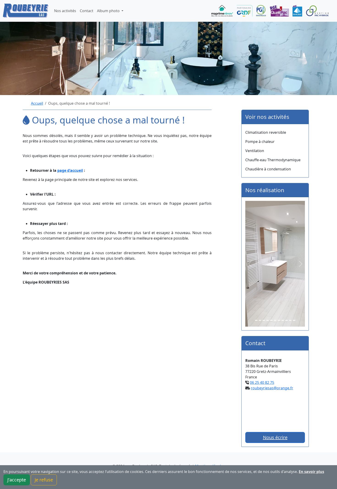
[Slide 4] (267, 320)
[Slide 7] (279, 320)
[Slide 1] (256, 320)
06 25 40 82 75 (262, 382)
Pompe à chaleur (260, 141)
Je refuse (44, 480)
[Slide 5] (271, 320)
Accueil (37, 103)
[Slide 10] (290, 320)
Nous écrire (275, 437)
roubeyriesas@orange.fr (272, 388)
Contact (86, 10)
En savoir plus (311, 471)
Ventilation (254, 150)
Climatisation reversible (265, 132)
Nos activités (65, 10)
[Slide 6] (275, 320)
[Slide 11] (294, 320)
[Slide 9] (286, 320)
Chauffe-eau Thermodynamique (273, 159)
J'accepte (16, 480)
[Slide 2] (260, 320)
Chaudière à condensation (268, 169)
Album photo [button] (109, 10)
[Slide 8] (283, 320)
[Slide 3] (263, 320)
